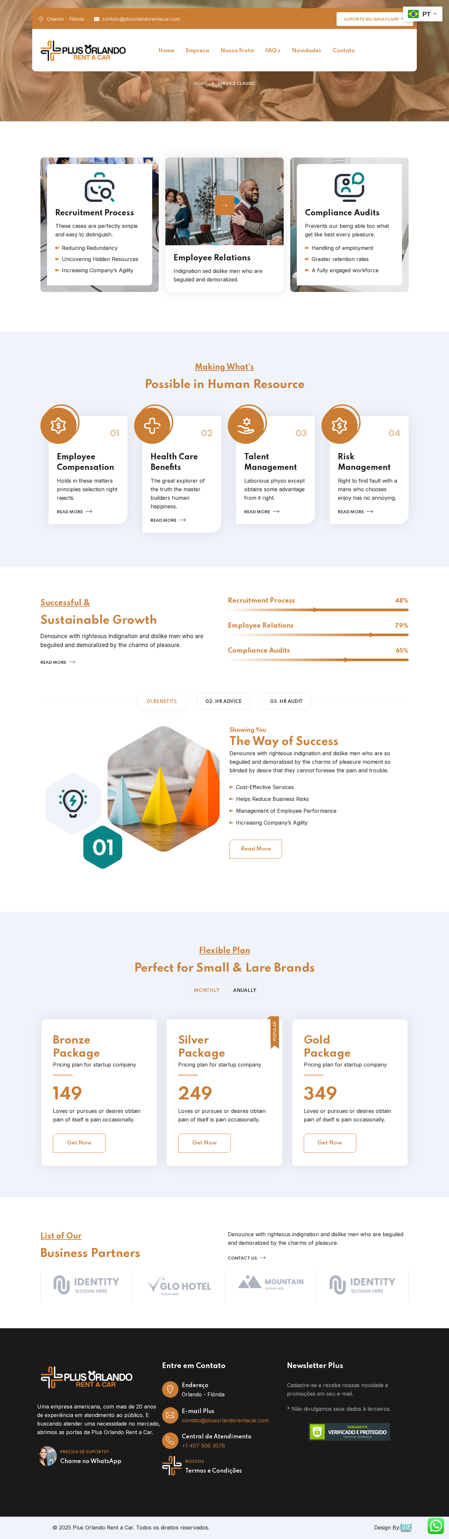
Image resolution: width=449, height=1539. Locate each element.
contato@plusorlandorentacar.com (141, 19)
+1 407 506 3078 (203, 1445)
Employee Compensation (85, 462)
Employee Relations (212, 258)
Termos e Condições (213, 1471)
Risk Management (364, 462)
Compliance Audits (335, 265)
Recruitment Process (88, 265)
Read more (70, 512)
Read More (256, 849)
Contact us (243, 1258)
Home (201, 84)
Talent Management (270, 462)
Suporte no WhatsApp (372, 19)
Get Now (79, 1143)
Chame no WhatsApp (90, 1461)
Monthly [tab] (207, 990)
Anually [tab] (244, 990)
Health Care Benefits (174, 462)
